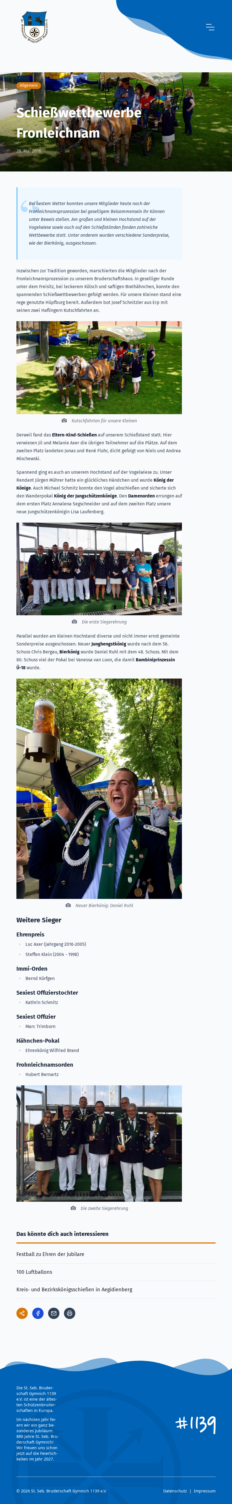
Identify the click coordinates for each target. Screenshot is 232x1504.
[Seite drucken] (69, 1313)
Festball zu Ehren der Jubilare (50, 1254)
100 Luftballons (34, 1272)
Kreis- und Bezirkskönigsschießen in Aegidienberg (74, 1289)
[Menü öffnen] (210, 27)
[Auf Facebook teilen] (38, 1313)
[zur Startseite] (34, 27)
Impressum (205, 1491)
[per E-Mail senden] (53, 1313)
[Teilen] (22, 1313)
